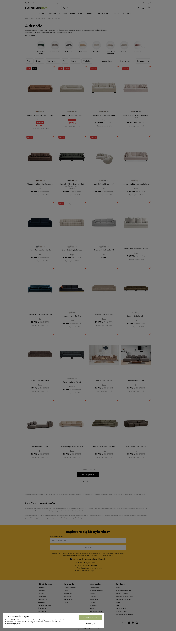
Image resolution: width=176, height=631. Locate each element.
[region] (53, 620)
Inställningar (90, 623)
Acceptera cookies (90, 618)
